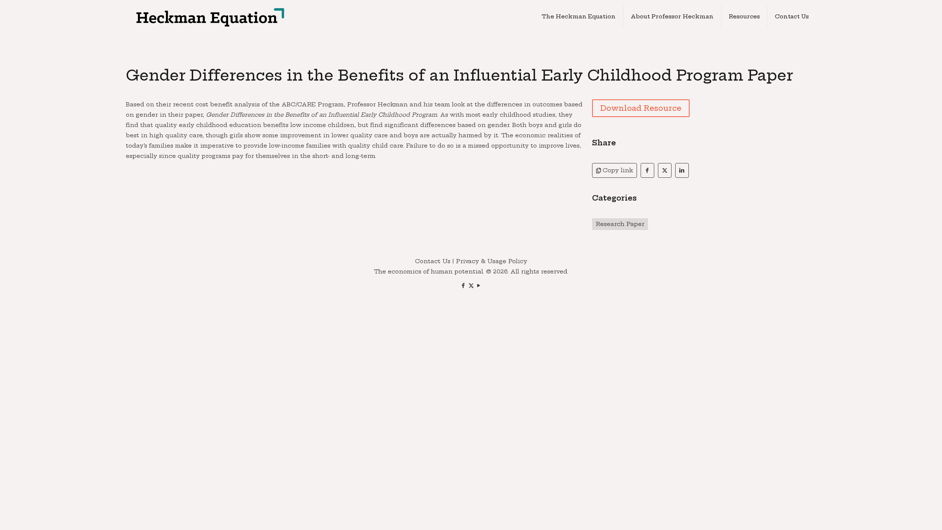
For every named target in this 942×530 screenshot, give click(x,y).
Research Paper (620, 223)
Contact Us (432, 261)
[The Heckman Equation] (209, 16)
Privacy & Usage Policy (491, 261)
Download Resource (640, 108)
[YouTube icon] (479, 285)
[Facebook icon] (463, 285)
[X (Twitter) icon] (471, 285)
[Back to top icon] (906, 515)
